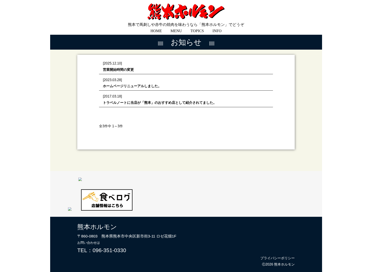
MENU (176, 31)
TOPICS (197, 31)
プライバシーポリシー (277, 258)
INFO (217, 31)
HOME (156, 31)
